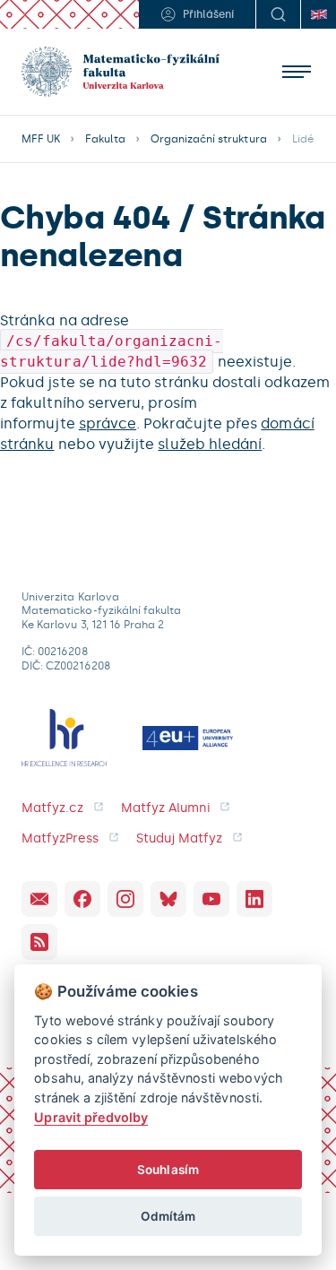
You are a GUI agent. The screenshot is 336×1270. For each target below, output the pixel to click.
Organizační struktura (209, 139)
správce (107, 423)
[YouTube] (211, 899)
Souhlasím (168, 1169)
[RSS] (39, 942)
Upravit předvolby (91, 1117)
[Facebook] (82, 899)
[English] (318, 14)
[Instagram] (125, 899)
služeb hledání (210, 444)
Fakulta (105, 139)
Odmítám (168, 1216)
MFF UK (41, 139)
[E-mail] (39, 899)
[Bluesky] (168, 899)
